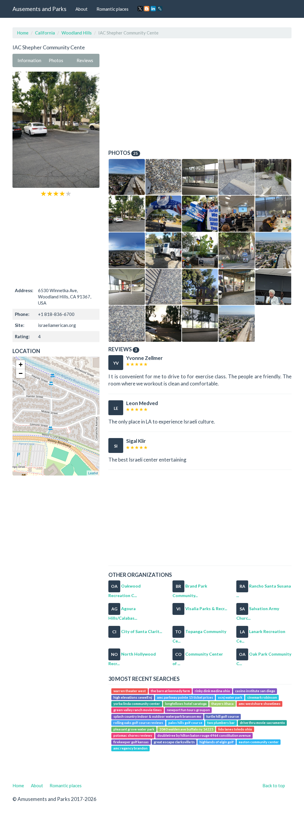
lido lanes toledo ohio (235, 729)
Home (22, 32)
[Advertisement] (55, 241)
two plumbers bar (221, 723)
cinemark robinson (262, 697)
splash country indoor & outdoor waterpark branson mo (157, 716)
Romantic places (112, 9)
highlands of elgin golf (217, 742)
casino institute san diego (255, 691)
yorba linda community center (136, 704)
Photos (56, 60)
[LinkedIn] (153, 8)
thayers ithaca (222, 704)
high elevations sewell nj (132, 697)
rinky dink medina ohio (212, 691)
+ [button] (21, 364)
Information (29, 60)
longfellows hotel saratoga (186, 704)
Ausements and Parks (39, 8)
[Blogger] (146, 8)
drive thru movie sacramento (262, 723)
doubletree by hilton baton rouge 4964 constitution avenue (204, 735)
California (45, 32)
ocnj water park (230, 697)
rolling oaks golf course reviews (138, 723)
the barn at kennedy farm (170, 691)
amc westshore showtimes (260, 704)
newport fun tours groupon (188, 710)
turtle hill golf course (222, 716)
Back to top (273, 785)
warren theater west (129, 691)
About (81, 9)
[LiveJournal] (159, 8)
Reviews (85, 60)
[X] (140, 8)
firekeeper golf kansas (131, 742)
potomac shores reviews (132, 735)
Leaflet (93, 472)
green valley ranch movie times (137, 710)
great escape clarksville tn (174, 742)
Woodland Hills (76, 32)
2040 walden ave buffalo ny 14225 (186, 729)
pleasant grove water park (133, 729)
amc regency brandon (130, 748)
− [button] (21, 373)
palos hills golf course (185, 723)
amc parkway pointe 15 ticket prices (185, 697)
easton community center (259, 742)
